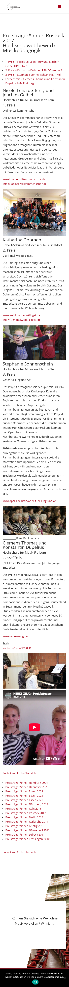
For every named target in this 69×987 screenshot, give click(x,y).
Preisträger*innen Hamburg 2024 (26, 783)
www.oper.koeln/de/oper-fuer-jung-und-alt (29, 501)
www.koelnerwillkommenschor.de (24, 179)
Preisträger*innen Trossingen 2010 (27, 839)
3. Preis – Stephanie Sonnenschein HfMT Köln (33, 75)
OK (35, 982)
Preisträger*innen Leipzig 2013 (24, 826)
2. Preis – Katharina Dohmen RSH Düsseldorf (33, 70)
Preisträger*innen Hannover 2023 (26, 787)
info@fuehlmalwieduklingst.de (22, 320)
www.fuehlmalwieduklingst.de (21, 315)
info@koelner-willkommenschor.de (25, 184)
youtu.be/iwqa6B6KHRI (17, 648)
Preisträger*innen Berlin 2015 (24, 817)
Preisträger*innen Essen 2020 (24, 800)
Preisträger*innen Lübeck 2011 (25, 834)
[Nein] (64, 978)
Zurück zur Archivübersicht (20, 773)
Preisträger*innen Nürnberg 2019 (26, 804)
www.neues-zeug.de (15, 636)
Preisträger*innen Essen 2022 (24, 791)
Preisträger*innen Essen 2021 (24, 796)
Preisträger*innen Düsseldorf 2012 (27, 830)
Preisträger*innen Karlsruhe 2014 (26, 821)
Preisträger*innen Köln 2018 (23, 808)
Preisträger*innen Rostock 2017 (25, 813)
